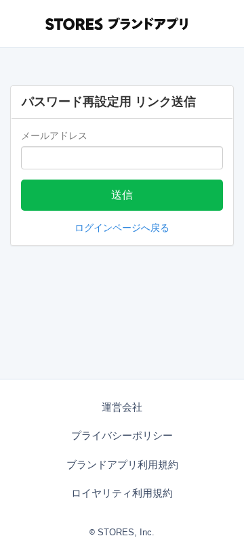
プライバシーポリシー (122, 435)
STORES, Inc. (126, 532)
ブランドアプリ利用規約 (122, 464)
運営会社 (122, 407)
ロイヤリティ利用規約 (122, 493)
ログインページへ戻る (122, 227)
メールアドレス (54, 135)
